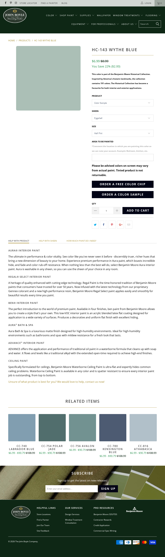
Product (97, 95)
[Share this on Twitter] (95, 225)
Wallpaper (104, 15)
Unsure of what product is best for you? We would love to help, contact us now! (56, 382)
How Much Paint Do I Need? (81, 240)
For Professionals (103, 24)
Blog (64, 3)
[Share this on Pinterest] (112, 225)
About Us (128, 24)
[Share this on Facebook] (103, 225)
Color (50, 15)
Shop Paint (67, 15)
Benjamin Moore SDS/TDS (105, 514)
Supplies (85, 15)
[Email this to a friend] (128, 225)
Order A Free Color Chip (123, 184)
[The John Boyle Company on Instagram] (16, 3)
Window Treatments (127, 15)
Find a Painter (43, 519)
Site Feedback (43, 530)
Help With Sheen (48, 240)
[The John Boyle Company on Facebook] (5, 3)
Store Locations (44, 514)
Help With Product (18, 240)
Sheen (95, 111)
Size (94, 126)
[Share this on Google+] (120, 225)
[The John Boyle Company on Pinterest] (10, 3)
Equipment (79, 24)
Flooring (152, 15)
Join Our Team (43, 525)
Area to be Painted (121, 146)
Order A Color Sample (123, 194)
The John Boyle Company (26, 541)
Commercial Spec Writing (105, 530)
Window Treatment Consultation (73, 521)
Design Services (72, 514)
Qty (94, 203)
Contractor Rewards (103, 519)
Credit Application (102, 525)
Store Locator (28, 3)
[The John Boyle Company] (14, 15)
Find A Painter (49, 3)
